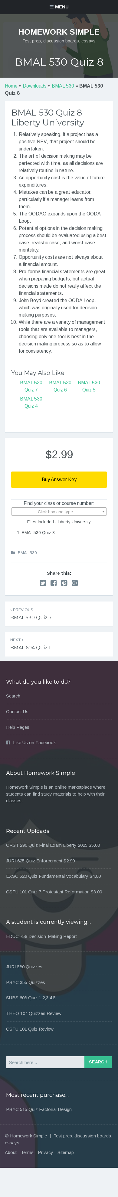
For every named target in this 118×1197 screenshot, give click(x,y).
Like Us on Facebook (34, 742)
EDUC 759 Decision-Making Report (41, 936)
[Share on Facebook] (53, 583)
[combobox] (59, 511)
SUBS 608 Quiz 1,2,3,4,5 (31, 997)
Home (11, 85)
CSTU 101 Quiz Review (30, 1029)
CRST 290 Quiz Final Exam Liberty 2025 (46, 845)
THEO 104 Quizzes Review (33, 1013)
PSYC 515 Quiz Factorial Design (39, 1109)
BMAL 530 (63, 85)
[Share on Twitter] (43, 583)
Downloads (35, 85)
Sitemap (65, 1152)
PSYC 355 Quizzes (25, 982)
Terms (27, 1152)
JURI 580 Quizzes (24, 966)
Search (13, 695)
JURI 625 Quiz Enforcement (34, 860)
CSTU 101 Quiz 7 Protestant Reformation (48, 891)
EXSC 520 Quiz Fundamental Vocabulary (47, 876)
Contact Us (17, 711)
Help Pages (17, 727)
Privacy (45, 1152)
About (11, 1152)
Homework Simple (59, 31)
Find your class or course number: (59, 503)
